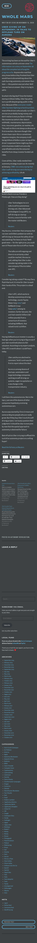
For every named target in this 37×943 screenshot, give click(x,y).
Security (6, 852)
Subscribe (7, 625)
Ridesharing (7, 845)
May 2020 (7, 726)
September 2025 (9, 660)
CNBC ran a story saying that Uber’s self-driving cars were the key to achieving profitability (17, 170)
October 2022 (8, 681)
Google (6, 813)
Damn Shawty (8, 779)
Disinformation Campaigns (12, 781)
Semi (5, 854)
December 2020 (9, 710)
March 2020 (7, 728)
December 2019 (9, 733)
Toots (5, 881)
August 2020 (7, 719)
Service (6, 856)
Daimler (6, 777)
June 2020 (7, 724)
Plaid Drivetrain (9, 840)
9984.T (14, 309)
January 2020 (8, 730)
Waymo (6, 890)
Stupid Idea (7, 872)
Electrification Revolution (11, 791)
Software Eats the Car (10, 865)
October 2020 (8, 715)
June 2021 (7, 696)
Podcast (6, 843)
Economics (7, 786)
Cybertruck (7, 775)
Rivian (6, 847)
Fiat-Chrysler (8, 793)
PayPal (23, 643)
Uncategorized (8, 886)
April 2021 (7, 701)
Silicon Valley (8, 863)
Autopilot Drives (9, 759)
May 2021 (7, 699)
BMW (6, 763)
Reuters (11, 226)
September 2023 (9, 669)
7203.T (19, 303)
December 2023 (9, 665)
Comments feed (9, 907)
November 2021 (9, 690)
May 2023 (7, 674)
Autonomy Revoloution (19, 537)
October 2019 (8, 737)
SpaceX (6, 868)
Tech (5, 874)
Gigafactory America (10, 802)
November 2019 (9, 735)
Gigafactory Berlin (9, 804)
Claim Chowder (8, 766)
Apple (6, 754)
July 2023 (6, 671)
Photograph (7, 838)
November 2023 (9, 667)
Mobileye (7, 827)
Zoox (5, 893)
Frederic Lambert (9, 800)
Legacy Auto (7, 825)
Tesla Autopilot (8, 879)
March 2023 (7, 676)
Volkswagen (7, 888)
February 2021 (8, 705)
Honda (6, 818)
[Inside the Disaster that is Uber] (10, 492)
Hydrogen (7, 820)
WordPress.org (8, 910)
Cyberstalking (8, 772)
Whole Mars (17, 16)
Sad (5, 849)
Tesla (5, 877)
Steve (14, 23)
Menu (7, 6)
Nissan (6, 836)
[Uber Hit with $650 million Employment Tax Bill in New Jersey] (25, 493)
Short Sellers (8, 861)
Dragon (6, 784)
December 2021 (9, 687)
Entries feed (7, 905)
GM (5, 811)
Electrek (6, 788)
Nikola (6, 831)
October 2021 (8, 692)
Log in (6, 903)
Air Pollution (7, 750)
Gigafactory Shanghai (10, 806)
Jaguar (6, 822)
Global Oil (7, 809)
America (6, 752)
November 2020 (9, 712)
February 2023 (8, 678)
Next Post (30, 927)
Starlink (6, 870)
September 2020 (9, 717)
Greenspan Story (9, 815)
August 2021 (7, 694)
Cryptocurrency (8, 770)
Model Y (6, 829)
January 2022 (8, 685)
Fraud (5, 797)
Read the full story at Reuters (13, 447)
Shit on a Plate (8, 859)
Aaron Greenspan (26, 641)
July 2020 (7, 721)
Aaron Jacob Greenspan (11, 747)
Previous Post (19, 922)
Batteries (7, 761)
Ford (5, 795)
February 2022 (8, 683)
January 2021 (8, 708)
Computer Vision (9, 768)
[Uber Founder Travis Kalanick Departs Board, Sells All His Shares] (10, 515)
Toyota (6, 884)
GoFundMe (15, 643)
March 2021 (7, 703)
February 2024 (8, 662)
